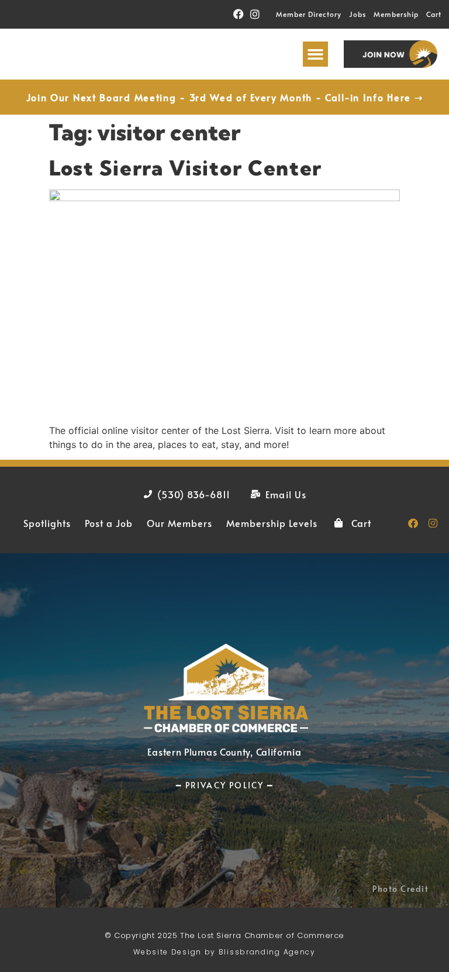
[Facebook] (238, 14)
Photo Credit (400, 888)
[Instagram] (255, 14)
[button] (316, 54)
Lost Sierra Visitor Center (185, 168)
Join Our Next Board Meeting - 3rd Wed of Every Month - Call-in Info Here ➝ (224, 97)
